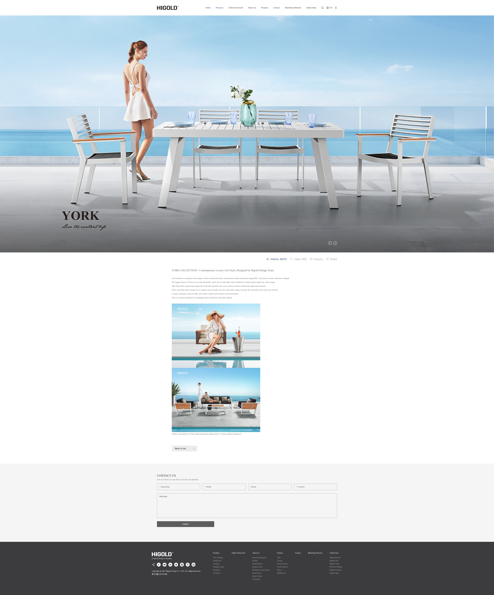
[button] (330, 243)
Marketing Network (293, 8)
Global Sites (311, 8)
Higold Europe (335, 558)
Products (219, 8)
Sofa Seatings (218, 558)
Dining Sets (217, 561)
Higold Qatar (334, 573)
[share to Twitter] (176, 565)
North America (282, 564)
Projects (264, 8)
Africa (279, 570)
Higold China (334, 564)
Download (256, 579)
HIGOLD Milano (336, 567)
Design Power (257, 567)
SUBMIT (185, 524)
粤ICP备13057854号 (159, 574)
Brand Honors (257, 564)
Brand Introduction (259, 558)
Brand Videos (257, 576)
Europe (279, 561)
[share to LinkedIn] (170, 565)
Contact (276, 8)
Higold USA (334, 561)
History (255, 561)
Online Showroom (235, 8)
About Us (252, 8)
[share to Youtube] (165, 565)
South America (282, 567)
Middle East (281, 573)
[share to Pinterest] (188, 565)
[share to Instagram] (182, 565)
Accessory (216, 573)
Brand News (256, 573)
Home (208, 8)
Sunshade (216, 570)
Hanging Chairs (218, 567)
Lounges (216, 564)
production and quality (261, 570)
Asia (278, 558)
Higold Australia (336, 570)
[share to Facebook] (159, 565)
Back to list (180, 448)
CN (330, 8)
